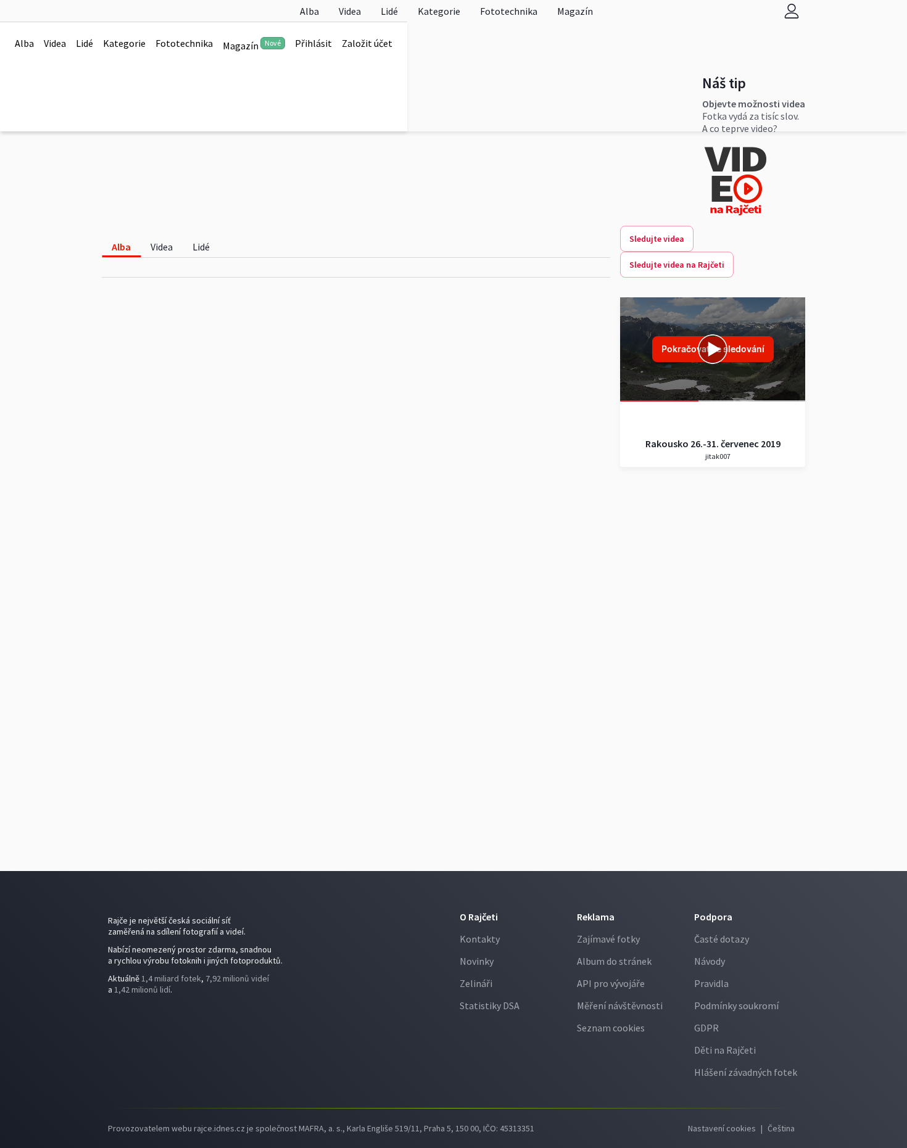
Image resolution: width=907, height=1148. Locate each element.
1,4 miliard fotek (171, 978)
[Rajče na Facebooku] (111, 1014)
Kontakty (480, 939)
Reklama (596, 917)
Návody (709, 961)
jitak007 (717, 456)
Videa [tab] (162, 247)
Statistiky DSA (490, 1005)
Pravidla (711, 983)
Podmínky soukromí (736, 1005)
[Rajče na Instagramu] (116, 1014)
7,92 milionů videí (237, 978)
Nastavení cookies (722, 1128)
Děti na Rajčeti (725, 1050)
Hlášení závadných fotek (745, 1072)
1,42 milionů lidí (142, 989)
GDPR (706, 1028)
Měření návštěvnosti (620, 1005)
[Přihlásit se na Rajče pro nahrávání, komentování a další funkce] (791, 11)
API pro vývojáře (611, 983)
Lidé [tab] (201, 247)
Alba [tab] (121, 247)
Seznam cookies (611, 1028)
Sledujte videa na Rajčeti (676, 264)
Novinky (477, 961)
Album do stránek (614, 961)
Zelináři (476, 983)
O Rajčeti (479, 917)
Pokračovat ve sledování (712, 349)
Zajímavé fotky (608, 939)
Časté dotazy (721, 939)
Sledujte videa (656, 238)
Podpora (713, 917)
